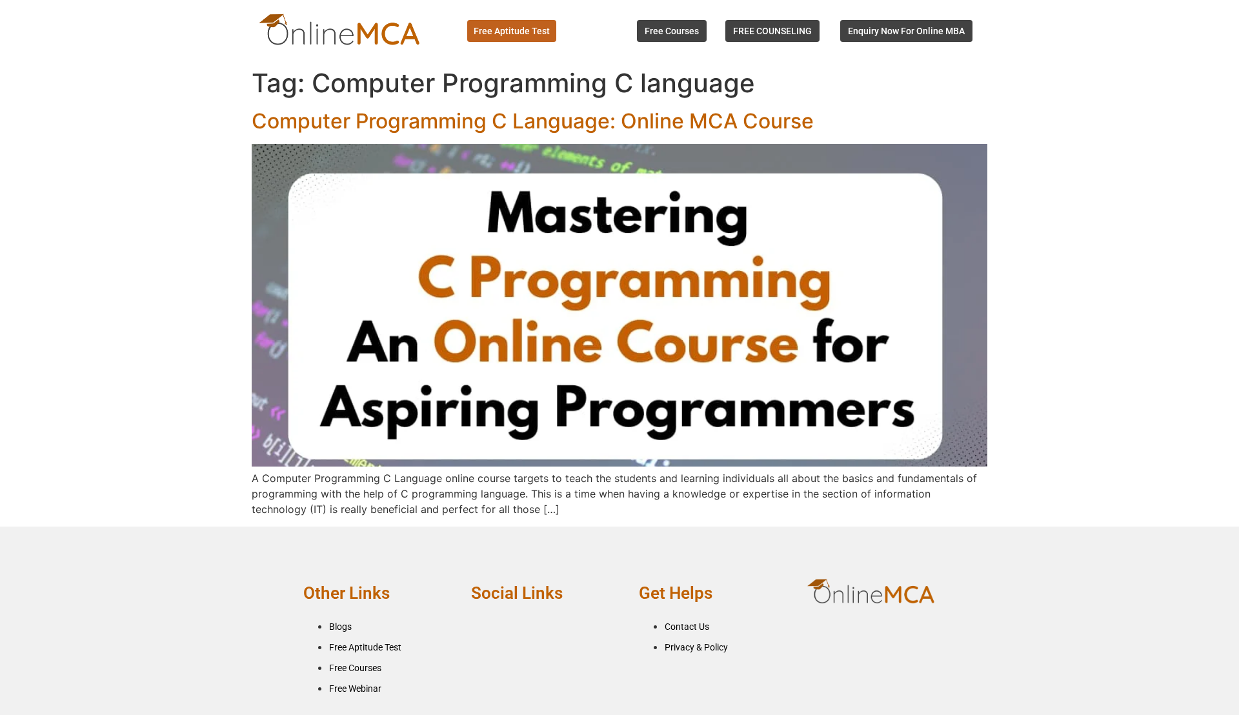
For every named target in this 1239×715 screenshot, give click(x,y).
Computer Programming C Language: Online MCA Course (533, 121)
